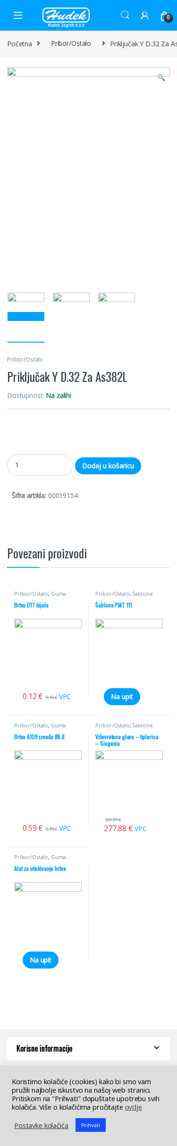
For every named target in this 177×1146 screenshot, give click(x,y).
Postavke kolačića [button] (41, 1125)
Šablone (142, 593)
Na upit (122, 696)
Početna (19, 43)
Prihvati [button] (90, 1125)
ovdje (133, 1107)
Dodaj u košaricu (108, 465)
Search (125, 15)
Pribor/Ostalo (71, 43)
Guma (58, 593)
